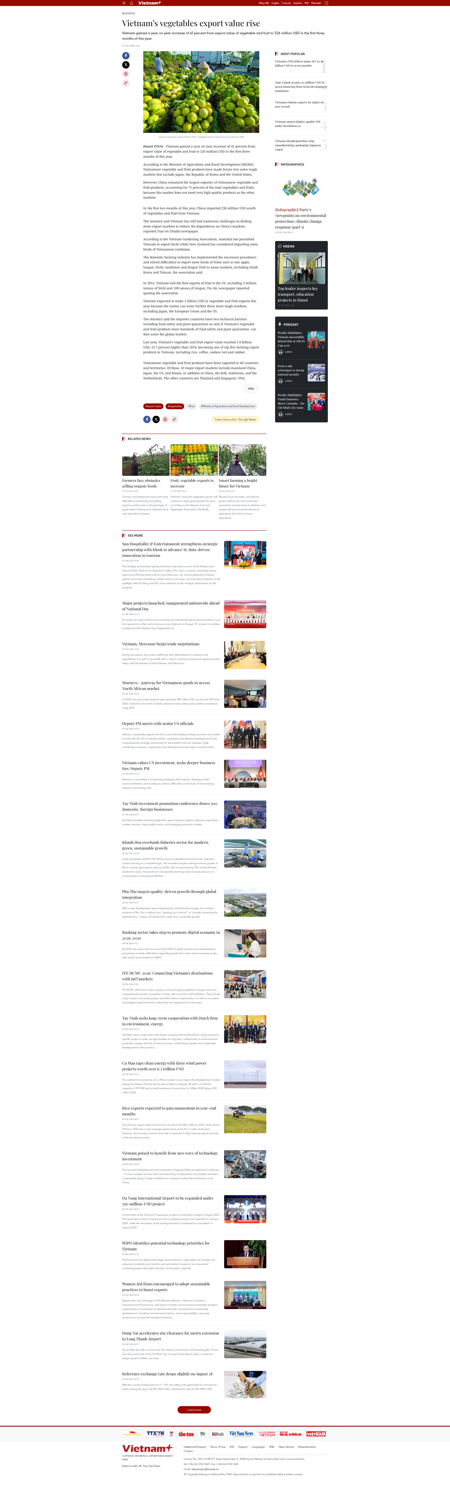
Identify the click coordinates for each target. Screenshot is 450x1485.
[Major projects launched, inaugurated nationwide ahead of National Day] (245, 614)
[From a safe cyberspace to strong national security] (316, 372)
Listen (288, 351)
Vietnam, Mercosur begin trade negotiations (160, 643)
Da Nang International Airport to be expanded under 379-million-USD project (167, 1200)
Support (243, 1446)
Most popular (293, 54)
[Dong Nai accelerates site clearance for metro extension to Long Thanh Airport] (245, 1344)
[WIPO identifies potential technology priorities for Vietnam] (245, 1254)
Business (128, 13)
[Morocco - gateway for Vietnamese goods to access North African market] (245, 694)
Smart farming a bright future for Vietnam (238, 483)
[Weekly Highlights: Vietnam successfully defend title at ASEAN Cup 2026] (316, 339)
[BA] (316, 1434)
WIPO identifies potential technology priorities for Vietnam (166, 1245)
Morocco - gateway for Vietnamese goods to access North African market (166, 685)
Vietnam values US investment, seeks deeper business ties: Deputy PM (168, 765)
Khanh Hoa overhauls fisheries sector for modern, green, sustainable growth (165, 845)
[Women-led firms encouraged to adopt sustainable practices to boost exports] (245, 1295)
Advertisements (307, 1446)
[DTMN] (291, 1434)
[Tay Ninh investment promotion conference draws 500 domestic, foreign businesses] (245, 815)
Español (298, 3)
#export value (153, 406)
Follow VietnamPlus (226, 419)
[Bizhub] (218, 1434)
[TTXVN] (155, 1434)
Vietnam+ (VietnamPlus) (150, 3)
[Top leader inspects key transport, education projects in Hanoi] (301, 268)
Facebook (126, 55)
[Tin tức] (186, 1434)
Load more (194, 1410)
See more (135, 535)
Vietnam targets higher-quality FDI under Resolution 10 (297, 124)
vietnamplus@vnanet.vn (205, 1469)
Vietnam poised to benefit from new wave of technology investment (170, 1155)
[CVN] (267, 1434)
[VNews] (171, 1434)
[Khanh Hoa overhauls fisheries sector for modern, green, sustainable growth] (245, 853)
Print (126, 74)
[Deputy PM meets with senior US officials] (245, 735)
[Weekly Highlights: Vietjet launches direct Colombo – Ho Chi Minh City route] (316, 401)
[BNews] (202, 1434)
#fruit (191, 406)
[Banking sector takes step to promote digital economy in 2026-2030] (245, 943)
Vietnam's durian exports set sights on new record (299, 104)
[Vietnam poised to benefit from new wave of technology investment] (245, 1164)
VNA (271, 1446)
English (275, 3)
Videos (288, 246)
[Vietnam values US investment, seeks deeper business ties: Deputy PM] (245, 774)
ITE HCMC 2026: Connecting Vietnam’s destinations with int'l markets (167, 975)
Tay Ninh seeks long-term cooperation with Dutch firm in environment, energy (170, 1020)
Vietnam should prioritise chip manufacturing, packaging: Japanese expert (298, 145)
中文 (307, 3)
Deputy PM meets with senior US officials (158, 723)
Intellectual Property (195, 1446)
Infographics (292, 164)
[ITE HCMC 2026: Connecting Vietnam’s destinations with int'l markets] (245, 984)
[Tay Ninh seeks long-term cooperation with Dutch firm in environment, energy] (245, 1029)
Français (286, 3)
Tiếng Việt (264, 3)
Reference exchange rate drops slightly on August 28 (167, 1373)
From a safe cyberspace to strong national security (291, 370)
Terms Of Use (217, 1446)
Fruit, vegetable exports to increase (192, 483)
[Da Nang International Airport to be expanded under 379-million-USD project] (245, 1209)
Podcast (291, 324)
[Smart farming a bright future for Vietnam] (242, 460)
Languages (258, 1446)
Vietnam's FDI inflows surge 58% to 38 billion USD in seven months (299, 63)
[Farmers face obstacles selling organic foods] (146, 460)
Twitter (126, 65)
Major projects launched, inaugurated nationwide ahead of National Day (171, 605)
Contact (188, 1451)
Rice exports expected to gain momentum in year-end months (169, 1110)
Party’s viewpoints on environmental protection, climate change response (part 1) (300, 218)
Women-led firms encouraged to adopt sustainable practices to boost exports (166, 1286)
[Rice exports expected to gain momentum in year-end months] (245, 1119)
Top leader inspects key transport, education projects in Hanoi (298, 294)
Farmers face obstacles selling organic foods (141, 483)
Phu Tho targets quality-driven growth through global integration (169, 894)
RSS (232, 1446)
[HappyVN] (132, 1434)
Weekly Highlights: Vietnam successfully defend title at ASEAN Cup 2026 (291, 339)
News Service (286, 1446)
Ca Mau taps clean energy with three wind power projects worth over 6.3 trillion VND (164, 1065)
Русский (316, 3)
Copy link (126, 83)
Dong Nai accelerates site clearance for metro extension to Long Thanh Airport (170, 1335)
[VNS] (241, 1434)
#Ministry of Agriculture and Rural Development (228, 406)
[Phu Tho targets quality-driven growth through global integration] (245, 903)
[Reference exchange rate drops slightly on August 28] (245, 1385)
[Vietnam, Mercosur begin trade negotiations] (245, 655)
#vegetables (175, 406)
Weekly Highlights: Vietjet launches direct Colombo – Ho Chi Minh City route (291, 401)
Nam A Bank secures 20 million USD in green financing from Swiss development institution (301, 87)
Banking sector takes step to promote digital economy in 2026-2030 (171, 935)
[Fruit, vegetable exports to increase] (194, 460)
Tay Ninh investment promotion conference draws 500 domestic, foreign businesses (169, 806)
